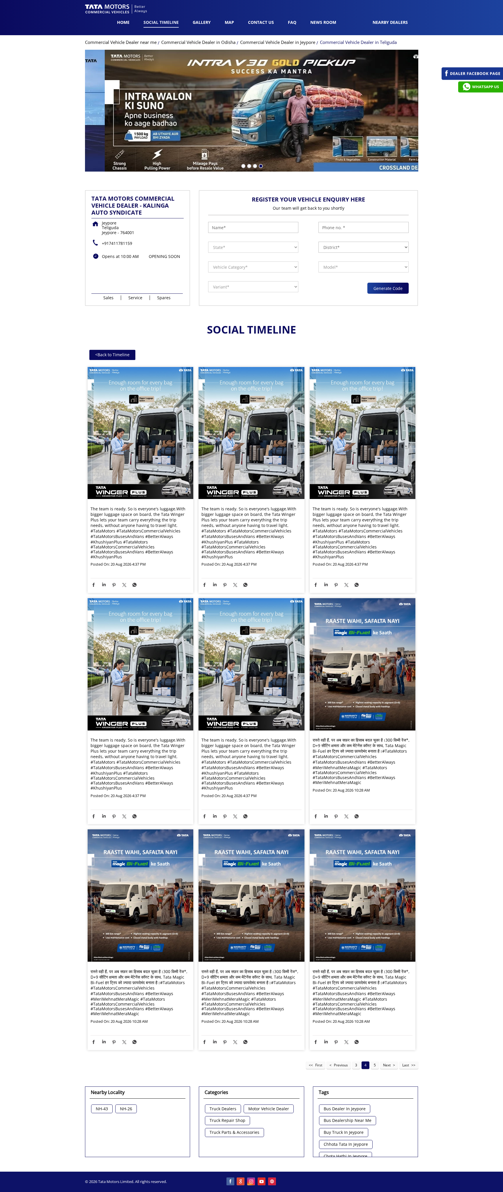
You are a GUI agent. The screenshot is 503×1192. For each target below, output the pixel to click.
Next (387, 1065)
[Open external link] (472, 78)
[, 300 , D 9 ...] (363, 664)
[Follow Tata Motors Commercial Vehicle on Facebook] (230, 1181)
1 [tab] (242, 165)
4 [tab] (260, 165)
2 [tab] (248, 165)
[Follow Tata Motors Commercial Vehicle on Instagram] (251, 1181)
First (318, 1065)
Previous (341, 1065)
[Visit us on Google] (241, 1181)
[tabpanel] (251, 111)
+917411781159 (117, 243)
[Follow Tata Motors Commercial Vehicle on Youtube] (262, 1181)
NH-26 (126, 1109)
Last (405, 1065)
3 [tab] (254, 165)
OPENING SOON (164, 256)
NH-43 (102, 1109)
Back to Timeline (112, 354)
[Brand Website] (272, 1181)
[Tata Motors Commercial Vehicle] (116, 9)
